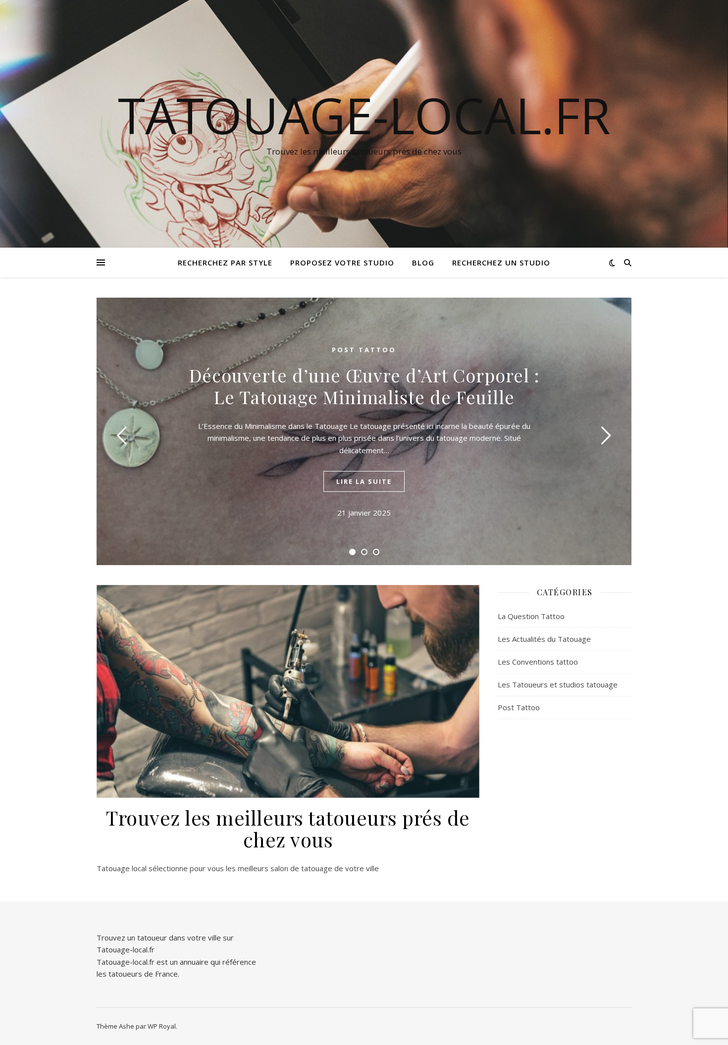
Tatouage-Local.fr (364, 115)
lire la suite (364, 481)
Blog (423, 262)
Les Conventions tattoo (538, 662)
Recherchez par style (225, 262)
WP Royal (162, 1026)
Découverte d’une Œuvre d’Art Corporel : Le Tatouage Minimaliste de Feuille (364, 386)
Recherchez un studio (501, 262)
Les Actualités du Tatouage (544, 639)
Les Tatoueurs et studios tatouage (558, 684)
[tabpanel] (364, 431)
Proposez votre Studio (342, 262)
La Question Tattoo (531, 616)
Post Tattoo (364, 349)
